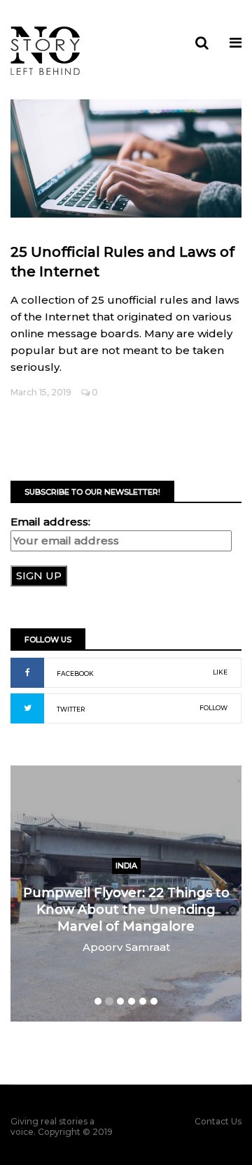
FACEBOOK (75, 673)
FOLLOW (213, 708)
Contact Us (218, 1121)
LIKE (220, 672)
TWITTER (71, 709)
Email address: (50, 521)
